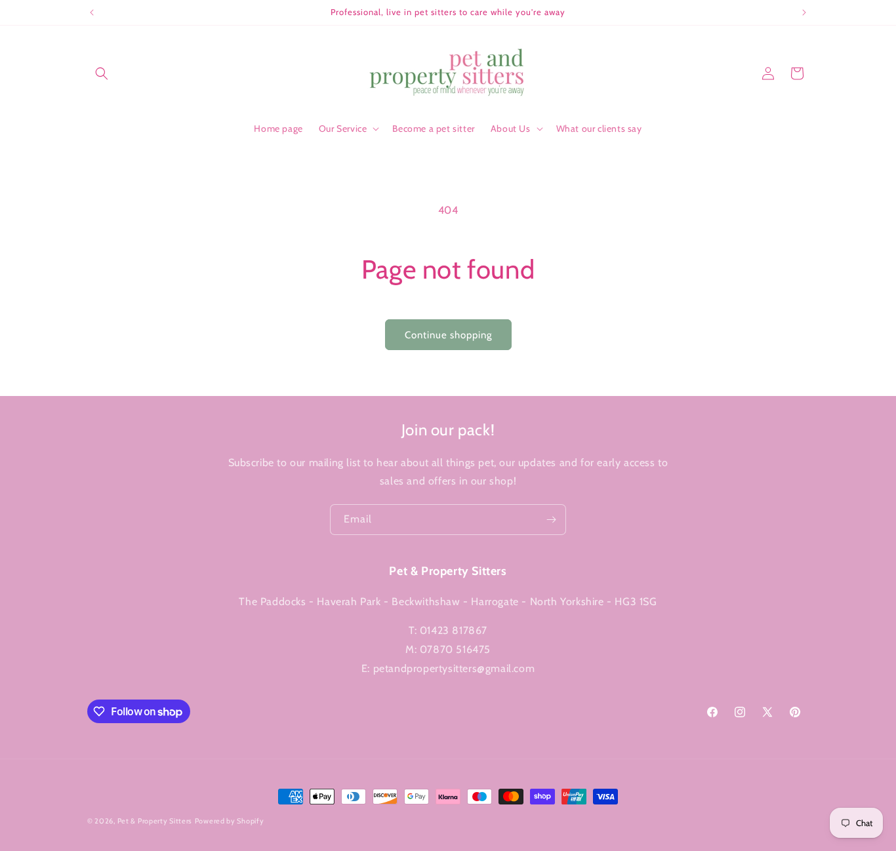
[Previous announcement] (91, 12)
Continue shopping (448, 335)
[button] (101, 73)
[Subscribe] (551, 519)
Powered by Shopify (229, 820)
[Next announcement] (804, 12)
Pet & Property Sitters (154, 820)
